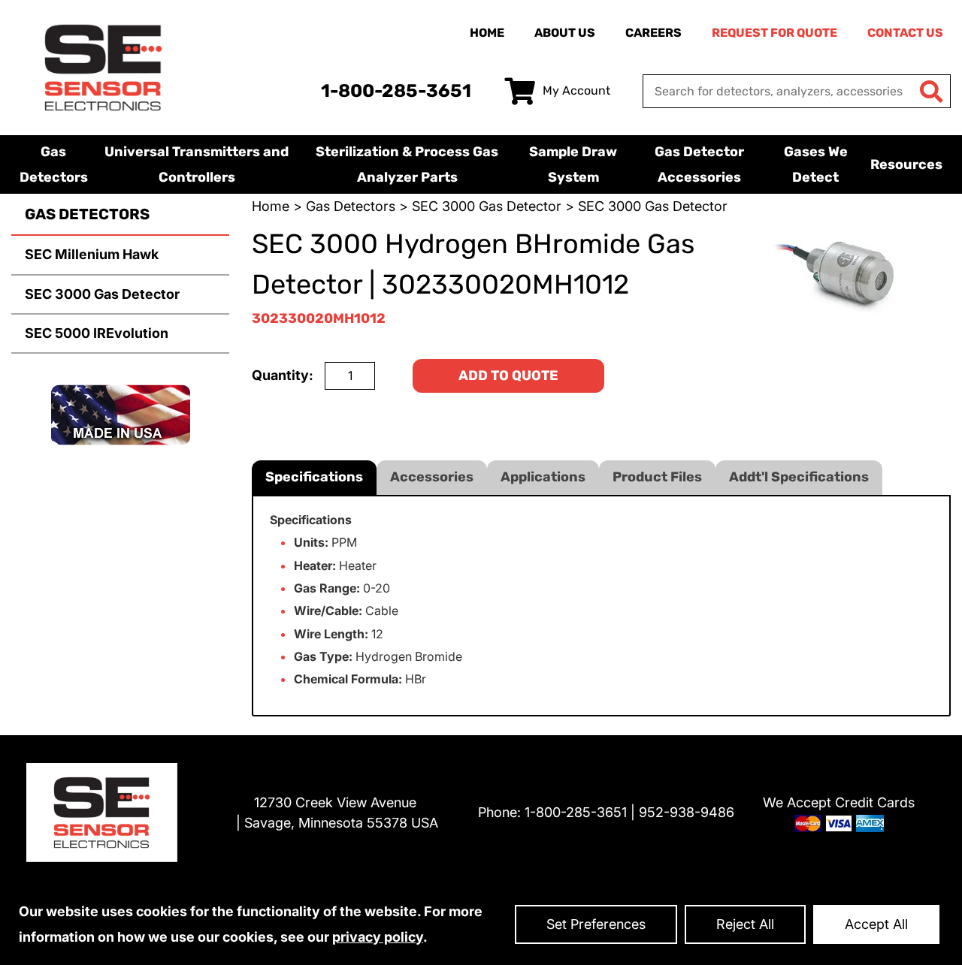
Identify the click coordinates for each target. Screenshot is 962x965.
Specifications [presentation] (314, 477)
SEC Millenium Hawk (92, 254)
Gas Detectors (54, 164)
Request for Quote (774, 33)
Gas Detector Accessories (699, 164)
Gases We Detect (816, 164)
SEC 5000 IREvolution (96, 333)
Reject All (745, 924)
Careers (653, 33)
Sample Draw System (573, 164)
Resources (906, 164)
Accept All (876, 924)
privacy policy (377, 937)
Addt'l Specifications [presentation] (799, 477)
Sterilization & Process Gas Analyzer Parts (407, 164)
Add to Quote (508, 375)
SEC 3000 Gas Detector (102, 294)
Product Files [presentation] (657, 477)
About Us (564, 33)
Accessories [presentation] (431, 477)
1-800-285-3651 (396, 90)
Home (487, 33)
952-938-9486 (686, 812)
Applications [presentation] (543, 477)
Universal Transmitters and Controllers (196, 164)
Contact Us (905, 33)
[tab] (314, 477)
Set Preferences (596, 924)
